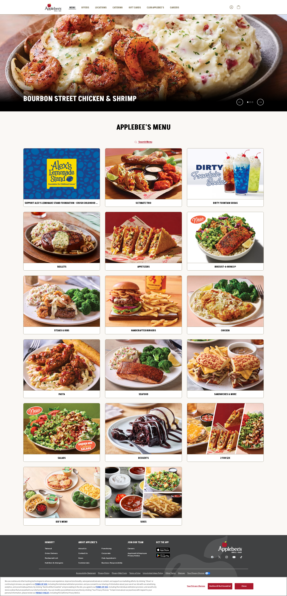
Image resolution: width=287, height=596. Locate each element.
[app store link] (163, 549)
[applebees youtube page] (234, 557)
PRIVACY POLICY (42, 593)
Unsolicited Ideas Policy (153, 573)
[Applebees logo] (53, 7)
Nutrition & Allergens (54, 563)
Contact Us (83, 553)
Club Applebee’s (155, 7)
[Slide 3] (252, 102)
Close (244, 586)
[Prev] (239, 102)
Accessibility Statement (86, 573)
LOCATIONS (101, 7)
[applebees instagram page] (226, 557)
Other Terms (170, 573)
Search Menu (145, 142)
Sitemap (181, 573)
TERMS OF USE (41, 584)
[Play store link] (163, 555)
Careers (131, 548)
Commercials (84, 563)
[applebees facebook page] (212, 557)
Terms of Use (134, 573)
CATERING (118, 7)
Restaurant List (51, 558)
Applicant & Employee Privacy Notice (137, 554)
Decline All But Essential (220, 586)
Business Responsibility (111, 563)
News (80, 558)
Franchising (106, 548)
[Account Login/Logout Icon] (231, 7)
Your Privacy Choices (195, 573)
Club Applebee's (108, 558)
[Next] (260, 102)
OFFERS (85, 7)
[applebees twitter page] (219, 557)
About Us (82, 548)
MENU (72, 7)
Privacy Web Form (119, 573)
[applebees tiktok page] (240, 557)
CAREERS (174, 7)
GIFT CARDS (135, 7)
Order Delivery (51, 553)
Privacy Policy (103, 573)
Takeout (48, 548)
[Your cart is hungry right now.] (238, 7)
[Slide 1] (248, 102)
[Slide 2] (250, 102)
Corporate (105, 553)
